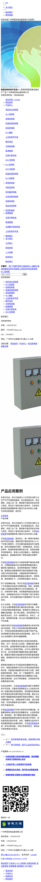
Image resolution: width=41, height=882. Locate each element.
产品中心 (9, 105)
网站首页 (9, 102)
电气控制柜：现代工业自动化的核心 (25, 745)
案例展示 (9, 236)
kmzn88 (34, 855)
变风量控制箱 (10, 192)
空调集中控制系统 (12, 227)
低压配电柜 (10, 128)
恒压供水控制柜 (11, 110)
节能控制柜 (10, 187)
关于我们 (9, 7)
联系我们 (9, 12)
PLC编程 (9, 133)
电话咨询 (9, 871)
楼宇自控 (9, 142)
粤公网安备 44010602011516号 (15, 859)
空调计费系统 (10, 155)
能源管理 (9, 151)
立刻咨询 (4, 516)
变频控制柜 (10, 119)
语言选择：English (12, 100)
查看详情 (4, 346)
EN (6, 3)
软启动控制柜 (10, 206)
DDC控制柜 (10, 160)
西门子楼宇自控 (15, 266)
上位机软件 (23, 269)
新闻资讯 (9, 257)
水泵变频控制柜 (11, 197)
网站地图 (9, 15)
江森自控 (25, 266)
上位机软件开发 (11, 137)
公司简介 (9, 243)
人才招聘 (9, 252)
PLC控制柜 (9, 114)
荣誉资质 (9, 248)
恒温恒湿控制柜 (11, 123)
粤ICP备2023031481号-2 (10, 855)
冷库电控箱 (10, 146)
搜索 (24, 274)
